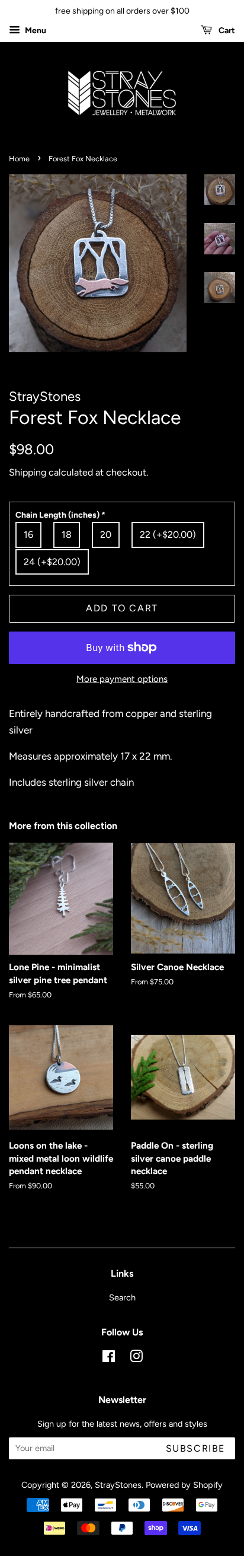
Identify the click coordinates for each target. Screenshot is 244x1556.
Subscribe (195, 1448)
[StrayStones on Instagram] (136, 1358)
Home (19, 158)
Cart (226, 30)
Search (122, 1297)
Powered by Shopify (184, 1485)
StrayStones (118, 1485)
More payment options (122, 679)
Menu (34, 30)
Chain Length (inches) (60, 515)
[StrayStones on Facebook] (108, 1358)
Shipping (27, 472)
